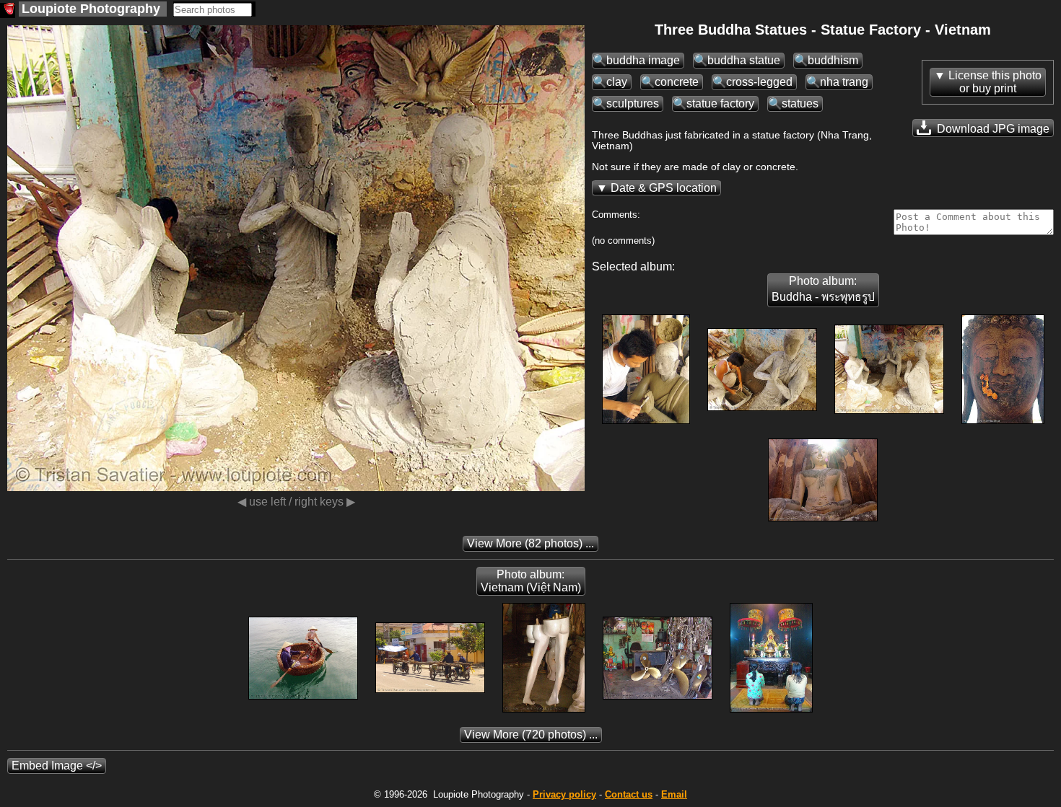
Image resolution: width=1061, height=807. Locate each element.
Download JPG (991, 129)
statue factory (720, 103)
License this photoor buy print (995, 81)
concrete (677, 82)
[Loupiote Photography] (7, 10)
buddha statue (743, 60)
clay (616, 82)
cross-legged (759, 82)
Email (674, 794)
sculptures (632, 103)
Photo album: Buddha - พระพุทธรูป (823, 289)
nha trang (844, 82)
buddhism (833, 60)
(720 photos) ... (531, 734)
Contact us (628, 794)
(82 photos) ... (530, 543)
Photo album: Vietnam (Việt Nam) (531, 581)
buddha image (643, 60)
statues (800, 103)
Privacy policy (564, 794)
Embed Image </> (57, 765)
